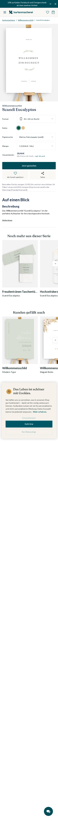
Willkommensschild (25, 20)
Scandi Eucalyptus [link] (43, 20)
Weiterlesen (7, 220)
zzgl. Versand (40, 156)
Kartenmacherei (8, 20)
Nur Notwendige (29, 432)
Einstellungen (29, 417)
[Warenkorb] (53, 12)
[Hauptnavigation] (4, 12)
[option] (18, 128)
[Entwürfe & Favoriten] (47, 12)
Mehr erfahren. (40, 411)
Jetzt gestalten (29, 165)
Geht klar (29, 424)
